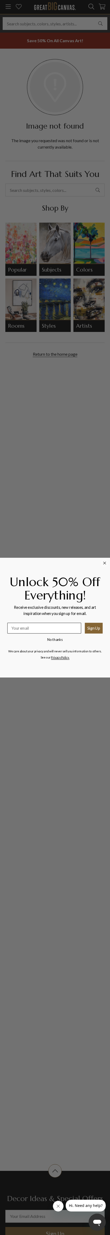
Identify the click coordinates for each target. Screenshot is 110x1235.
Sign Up (93, 627)
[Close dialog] (105, 563)
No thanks (55, 639)
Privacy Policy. (60, 657)
